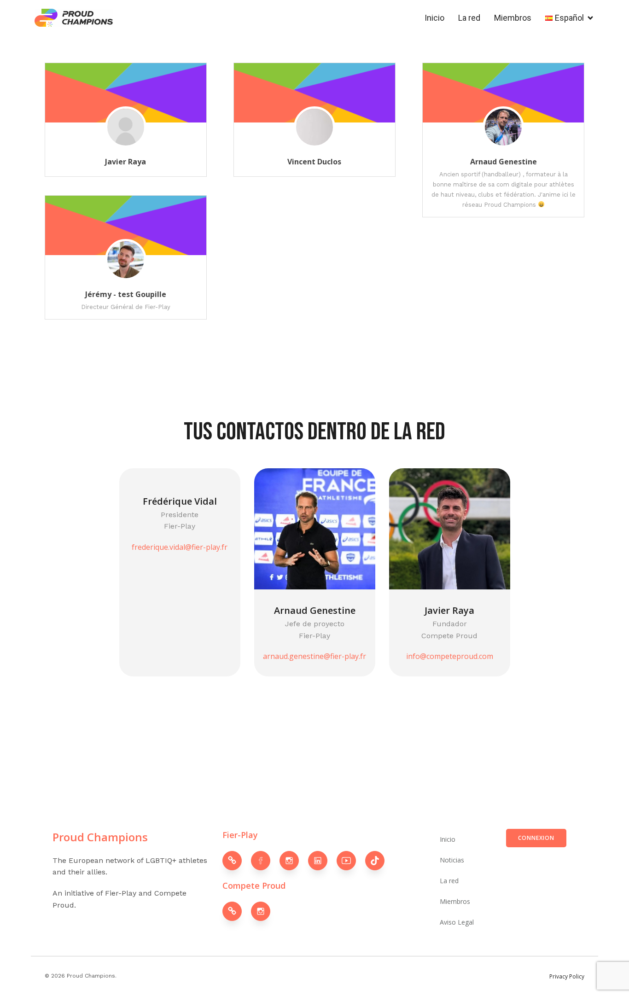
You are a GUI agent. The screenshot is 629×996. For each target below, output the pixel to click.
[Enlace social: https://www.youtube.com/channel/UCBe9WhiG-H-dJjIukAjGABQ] (351, 860)
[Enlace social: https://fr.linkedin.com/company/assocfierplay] (322, 860)
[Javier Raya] (125, 140)
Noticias (452, 860)
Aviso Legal (457, 922)
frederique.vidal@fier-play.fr (179, 547)
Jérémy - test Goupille (125, 294)
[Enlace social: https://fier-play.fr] (236, 860)
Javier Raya (125, 162)
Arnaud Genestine (503, 162)
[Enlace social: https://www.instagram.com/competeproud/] (265, 911)
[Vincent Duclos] (314, 140)
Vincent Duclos (314, 162)
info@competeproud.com (449, 656)
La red (469, 18)
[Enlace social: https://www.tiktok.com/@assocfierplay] (379, 860)
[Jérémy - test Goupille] (125, 273)
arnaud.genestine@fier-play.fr (314, 656)
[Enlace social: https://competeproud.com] (236, 911)
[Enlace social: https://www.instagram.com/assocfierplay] (294, 860)
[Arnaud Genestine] (503, 140)
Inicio (434, 18)
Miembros (512, 18)
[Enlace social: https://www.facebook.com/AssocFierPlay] (265, 860)
